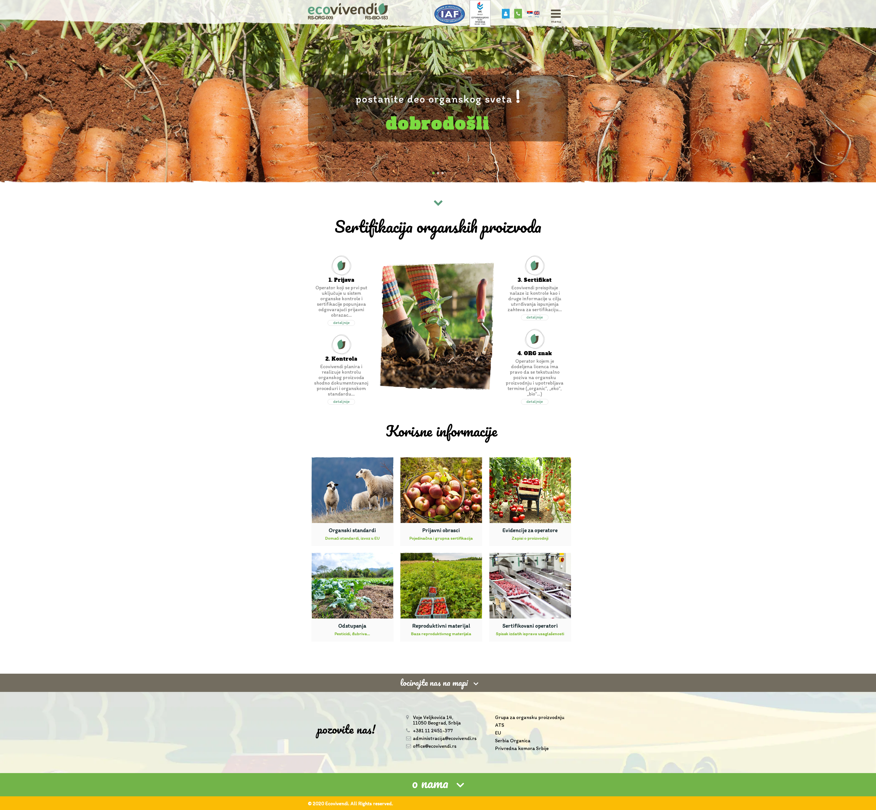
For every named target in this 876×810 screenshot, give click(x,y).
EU (498, 733)
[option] (438, 91)
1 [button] (433, 173)
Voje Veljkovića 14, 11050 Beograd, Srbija (437, 720)
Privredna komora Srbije (522, 748)
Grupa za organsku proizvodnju (529, 717)
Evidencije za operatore (530, 530)
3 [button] (442, 173)
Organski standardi (352, 530)
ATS (499, 725)
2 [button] (438, 173)
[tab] (438, 784)
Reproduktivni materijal (441, 625)
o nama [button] (430, 783)
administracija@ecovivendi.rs (445, 738)
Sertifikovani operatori (530, 625)
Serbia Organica (512, 741)
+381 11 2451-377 (433, 730)
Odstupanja (352, 625)
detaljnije (341, 322)
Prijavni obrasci (441, 530)
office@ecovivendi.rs (434, 746)
